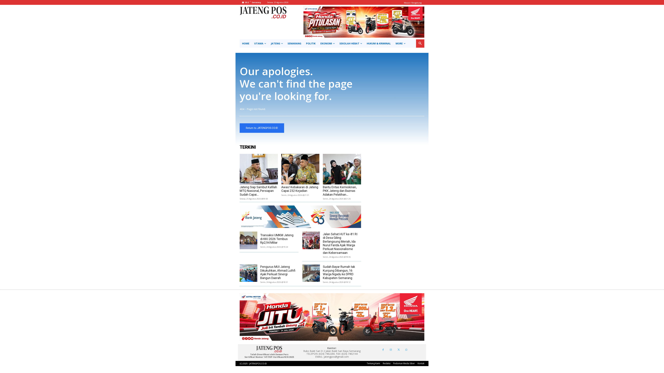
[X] (399, 350)
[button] (420, 43)
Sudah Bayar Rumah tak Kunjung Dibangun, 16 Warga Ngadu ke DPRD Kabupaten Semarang (339, 272)
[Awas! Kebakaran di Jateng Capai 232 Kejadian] (300, 169)
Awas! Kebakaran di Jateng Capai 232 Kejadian (299, 189)
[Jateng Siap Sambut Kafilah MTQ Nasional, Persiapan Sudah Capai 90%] (259, 169)
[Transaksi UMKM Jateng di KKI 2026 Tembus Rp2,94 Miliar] (248, 240)
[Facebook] (383, 350)
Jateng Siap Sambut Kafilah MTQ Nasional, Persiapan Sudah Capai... (258, 190)
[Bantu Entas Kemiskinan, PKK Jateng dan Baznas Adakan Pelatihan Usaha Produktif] (342, 169)
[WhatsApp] (406, 350)
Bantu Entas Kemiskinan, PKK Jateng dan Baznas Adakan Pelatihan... (340, 190)
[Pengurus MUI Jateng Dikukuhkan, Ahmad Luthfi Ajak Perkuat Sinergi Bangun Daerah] (248, 273)
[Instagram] (391, 350)
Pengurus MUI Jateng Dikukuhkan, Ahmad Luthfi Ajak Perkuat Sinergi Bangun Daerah (277, 272)
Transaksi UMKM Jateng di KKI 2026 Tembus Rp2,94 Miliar (276, 238)
